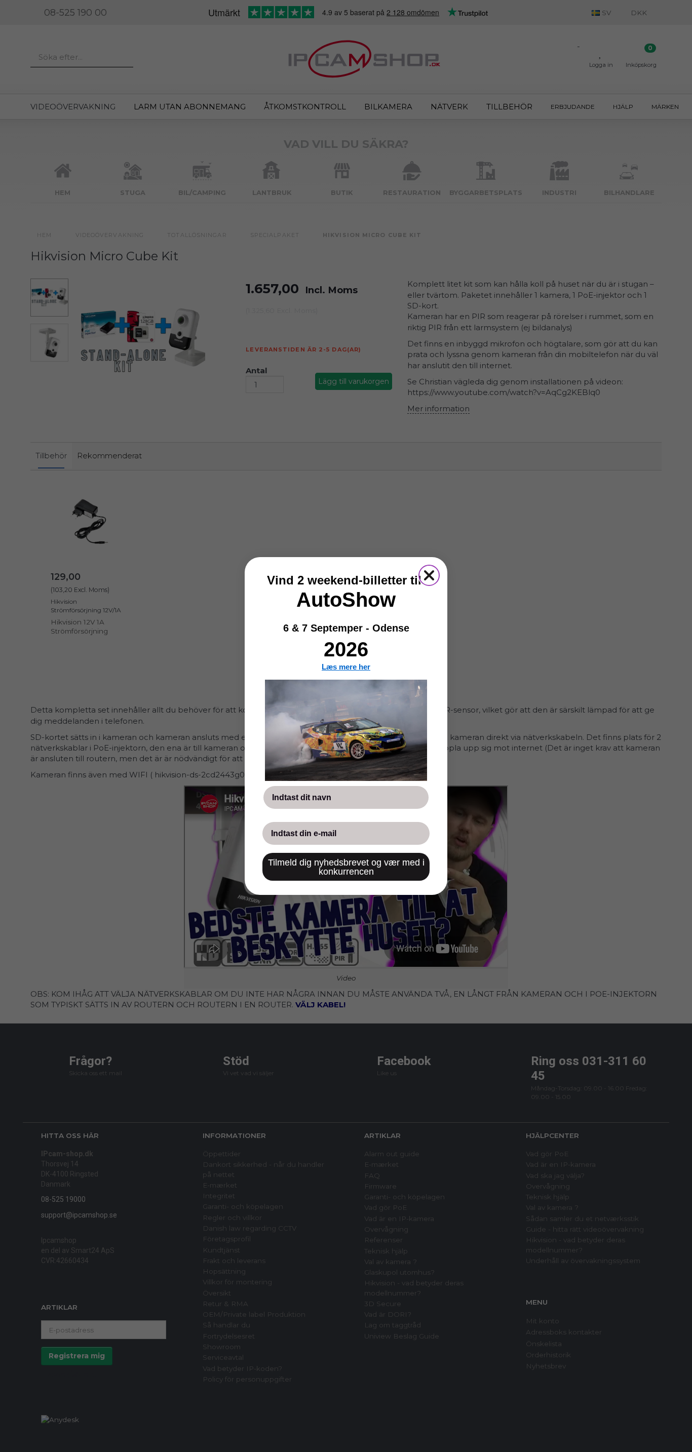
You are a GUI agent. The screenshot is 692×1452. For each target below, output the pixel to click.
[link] (346, 730)
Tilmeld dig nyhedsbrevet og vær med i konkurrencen (346, 867)
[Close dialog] (429, 575)
